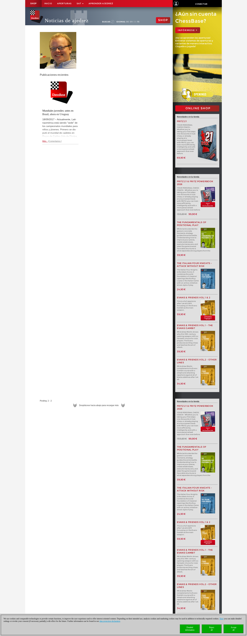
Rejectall (211, 628)
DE (127, 22)
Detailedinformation (189, 628)
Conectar (201, 4)
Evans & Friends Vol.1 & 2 (193, 297)
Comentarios (55, 141)
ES (135, 22)
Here (221, 618)
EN (131, 22)
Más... (45, 141)
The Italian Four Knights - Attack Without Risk (194, 264)
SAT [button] (79, 3)
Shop (33, 3)
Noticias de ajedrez (67, 20)
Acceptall (233, 628)
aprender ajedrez (101, 3)
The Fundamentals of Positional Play (191, 224)
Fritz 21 (182, 121)
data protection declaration (109, 621)
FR (138, 22)
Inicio (48, 3)
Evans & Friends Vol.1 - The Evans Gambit (195, 327)
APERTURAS (64, 3)
